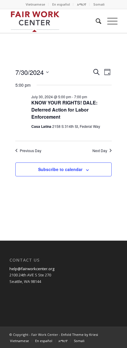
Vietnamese (35, 4)
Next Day (99, 150)
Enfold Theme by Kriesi (79, 334)
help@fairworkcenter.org (31, 268)
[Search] (95, 21)
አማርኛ (81, 4)
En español (61, 4)
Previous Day (30, 150)
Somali (99, 4)
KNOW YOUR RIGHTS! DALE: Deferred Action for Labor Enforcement (64, 109)
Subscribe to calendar (60, 169)
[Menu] (109, 21)
